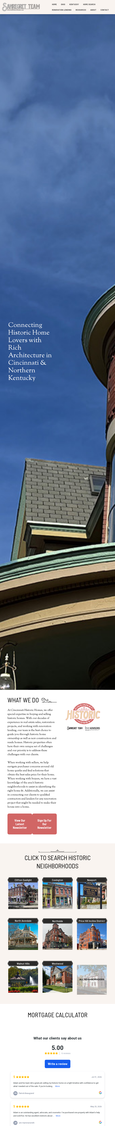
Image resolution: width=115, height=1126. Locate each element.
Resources (81, 10)
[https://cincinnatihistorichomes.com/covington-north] (57, 894)
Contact (104, 10)
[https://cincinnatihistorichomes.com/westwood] (57, 978)
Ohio (63, 4)
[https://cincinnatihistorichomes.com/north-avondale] (23, 935)
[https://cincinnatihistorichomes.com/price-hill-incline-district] (92, 935)
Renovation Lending (61, 10)
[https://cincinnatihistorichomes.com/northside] (57, 935)
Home (54, 4)
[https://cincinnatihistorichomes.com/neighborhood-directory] (92, 980)
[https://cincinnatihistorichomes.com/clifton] (23, 894)
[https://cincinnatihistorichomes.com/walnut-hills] (23, 978)
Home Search (89, 4)
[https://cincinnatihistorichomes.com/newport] (92, 894)
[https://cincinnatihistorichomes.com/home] (21, 7)
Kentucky (74, 4)
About (93, 10)
